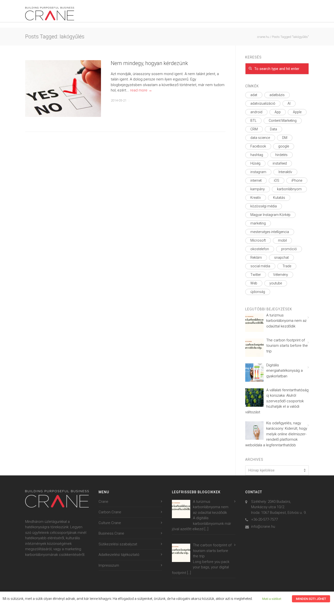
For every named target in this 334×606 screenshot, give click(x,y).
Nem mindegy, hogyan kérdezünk (149, 63)
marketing (258, 223)
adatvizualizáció (262, 103)
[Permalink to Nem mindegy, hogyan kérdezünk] (63, 88)
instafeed (280, 163)
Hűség (255, 163)
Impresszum (109, 565)
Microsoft (258, 240)
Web (253, 283)
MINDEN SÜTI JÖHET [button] (311, 599)
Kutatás (279, 198)
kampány (257, 189)
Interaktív (285, 172)
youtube (275, 283)
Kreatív (255, 198)
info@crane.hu (263, 526)
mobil (282, 240)
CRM (254, 129)
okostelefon (259, 249)
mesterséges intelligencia (269, 232)
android (256, 112)
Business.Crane (111, 533)
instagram (258, 172)
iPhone (296, 180)
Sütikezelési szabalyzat (118, 544)
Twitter (255, 275)
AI (289, 103)
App (278, 112)
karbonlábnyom (289, 189)
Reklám (256, 257)
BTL (253, 121)
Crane (103, 501)
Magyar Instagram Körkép (270, 215)
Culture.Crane (110, 523)
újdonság (257, 292)
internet (256, 180)
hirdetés (281, 155)
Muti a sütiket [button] (271, 599)
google (283, 146)
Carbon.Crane (110, 512)
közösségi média (263, 206)
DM (284, 138)
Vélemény (280, 275)
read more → (141, 90)
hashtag (256, 155)
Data (273, 129)
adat (253, 95)
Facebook (258, 146)
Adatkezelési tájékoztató (119, 554)
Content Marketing (283, 121)
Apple (297, 112)
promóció (289, 249)
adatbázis (277, 95)
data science (260, 138)
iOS (276, 180)
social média (260, 266)
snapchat (281, 257)
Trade (286, 266)
